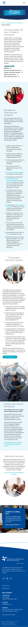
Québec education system (12, 72)
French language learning (12, 70)
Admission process (10, 74)
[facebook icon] (4, 578)
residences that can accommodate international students (14, 180)
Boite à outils (6, 588)
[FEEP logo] (13, 560)
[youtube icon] (7, 578)
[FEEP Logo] (4, 3)
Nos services (5, 585)
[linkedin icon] (10, 578)
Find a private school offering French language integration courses (12, 444)
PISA (15, 192)
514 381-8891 (5, 597)
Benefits (6, 68)
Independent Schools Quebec (14, 23)
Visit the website (9, 357)
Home (2, 23)
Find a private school (10, 76)
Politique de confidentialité (7, 623)
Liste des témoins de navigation (9, 624)
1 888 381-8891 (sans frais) (9, 599)
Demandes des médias (8, 614)
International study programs (15, 172)
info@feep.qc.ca (6, 604)
